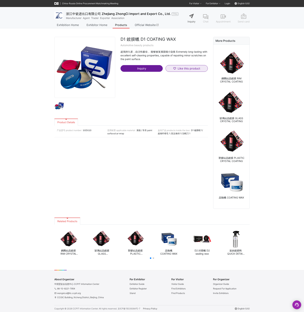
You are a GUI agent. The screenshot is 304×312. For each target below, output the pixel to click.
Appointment (223, 21)
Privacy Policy (150, 308)
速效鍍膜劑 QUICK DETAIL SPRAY (235, 252)
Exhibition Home (68, 25)
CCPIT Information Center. (85, 308)
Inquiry (191, 21)
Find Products (178, 293)
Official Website (147, 25)
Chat (205, 21)
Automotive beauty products (137, 45)
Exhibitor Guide (137, 284)
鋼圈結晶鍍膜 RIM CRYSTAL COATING (231, 80)
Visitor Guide (177, 284)
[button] (150, 258)
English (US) (244, 3)
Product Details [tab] (66, 122)
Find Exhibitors (178, 288)
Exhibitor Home (97, 25)
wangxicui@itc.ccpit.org (69, 293)
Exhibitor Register (138, 288)
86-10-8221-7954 (66, 288)
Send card (244, 21)
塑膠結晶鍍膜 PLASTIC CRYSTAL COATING (231, 159)
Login (227, 3)
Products (121, 25)
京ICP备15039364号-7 (129, 308)
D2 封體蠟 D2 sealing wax (202, 252)
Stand (132, 293)
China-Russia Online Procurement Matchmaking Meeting (90, 3)
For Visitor (194, 3)
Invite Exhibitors (221, 293)
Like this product (189, 68)
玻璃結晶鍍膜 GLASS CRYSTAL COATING (231, 120)
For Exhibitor (212, 3)
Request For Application (224, 288)
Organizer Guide (221, 284)
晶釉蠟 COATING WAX (231, 197)
